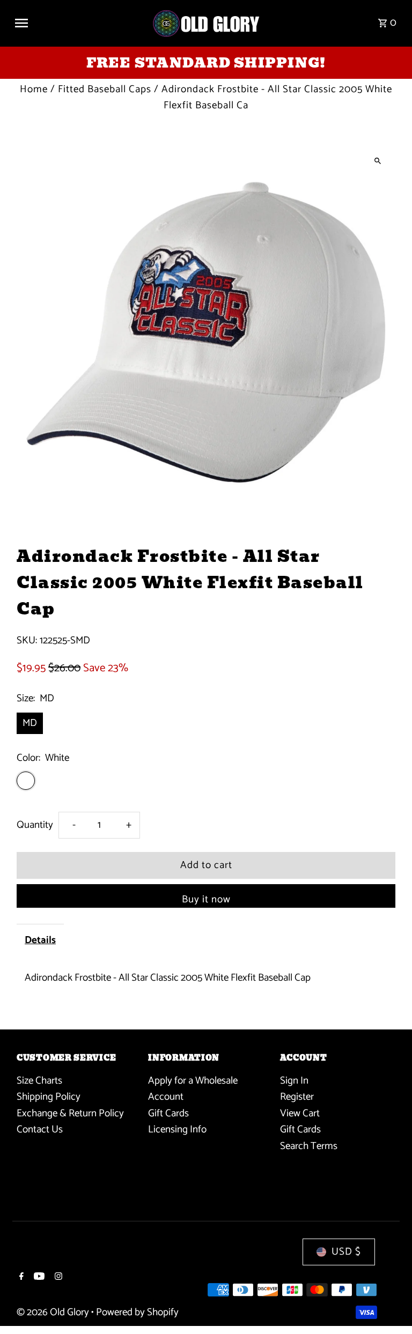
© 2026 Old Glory (54, 1312)
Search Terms (308, 1146)
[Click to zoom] (378, 161)
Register (297, 1096)
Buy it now (206, 899)
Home (34, 89)
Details (40, 940)
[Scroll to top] (389, 1306)
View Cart (300, 1113)
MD (30, 723)
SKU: (27, 641)
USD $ (346, 1251)
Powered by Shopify (137, 1312)
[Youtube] (38, 1277)
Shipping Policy (48, 1096)
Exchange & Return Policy (70, 1113)
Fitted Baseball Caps (104, 89)
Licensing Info (177, 1129)
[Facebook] (20, 1277)
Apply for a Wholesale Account (193, 1088)
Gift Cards (168, 1113)
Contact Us (40, 1129)
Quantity (35, 825)
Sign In (294, 1080)
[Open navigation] (79, 23)
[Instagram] (57, 1277)
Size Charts (39, 1080)
